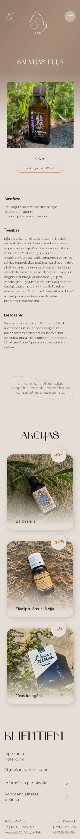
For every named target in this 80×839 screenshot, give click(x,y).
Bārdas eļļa (26, 521)
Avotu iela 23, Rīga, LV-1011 (22, 832)
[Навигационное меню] (70, 16)
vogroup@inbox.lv (63, 821)
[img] (40, 579)
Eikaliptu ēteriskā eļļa (35, 609)
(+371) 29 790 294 (64, 832)
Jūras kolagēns (29, 696)
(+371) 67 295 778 (64, 827)
